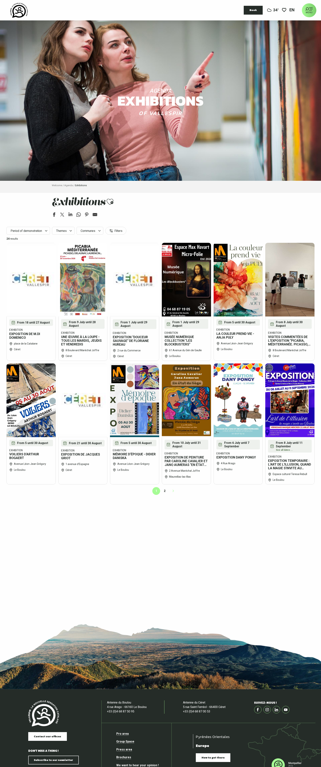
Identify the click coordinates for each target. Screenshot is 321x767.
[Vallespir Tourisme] (43, 713)
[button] (292, 10)
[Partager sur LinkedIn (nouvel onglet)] (70, 215)
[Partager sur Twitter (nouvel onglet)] (62, 215)
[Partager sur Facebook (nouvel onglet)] (54, 215)
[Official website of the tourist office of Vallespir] (19, 10)
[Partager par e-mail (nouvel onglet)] (95, 215)
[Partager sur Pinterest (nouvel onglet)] (87, 215)
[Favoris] (284, 10)
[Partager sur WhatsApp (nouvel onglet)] (78, 215)
